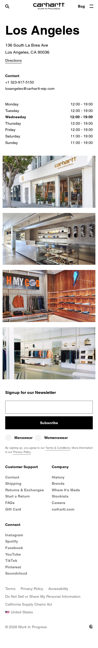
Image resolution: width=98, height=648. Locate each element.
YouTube (13, 554)
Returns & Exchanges (24, 490)
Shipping (13, 483)
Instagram (14, 535)
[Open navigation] (91, 6)
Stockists (60, 496)
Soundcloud (16, 573)
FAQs (10, 503)
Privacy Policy (22, 452)
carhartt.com (63, 509)
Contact (12, 477)
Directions (13, 60)
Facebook (14, 548)
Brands (58, 483)
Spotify (11, 541)
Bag (81, 6)
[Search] (12, 6)
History (58, 477)
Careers (58, 503)
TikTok (11, 560)
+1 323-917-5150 (19, 82)
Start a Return (17, 496)
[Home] (49, 6)
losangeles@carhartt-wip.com (30, 88)
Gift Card (13, 509)
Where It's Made (66, 490)
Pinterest (13, 567)
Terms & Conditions (57, 448)
